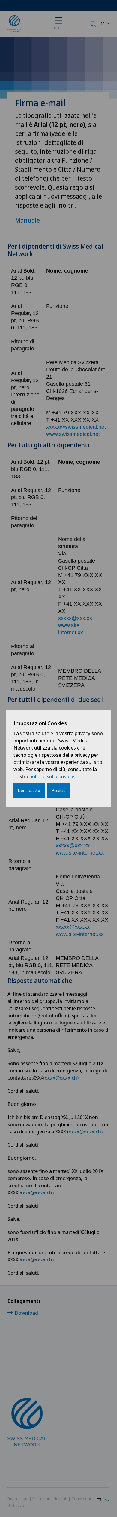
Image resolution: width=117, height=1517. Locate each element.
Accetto (59, 790)
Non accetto (29, 790)
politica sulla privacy (51, 776)
